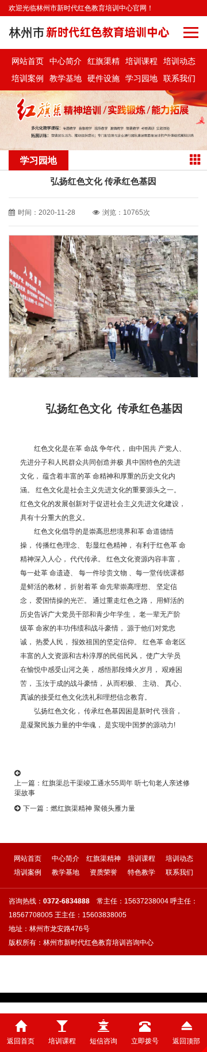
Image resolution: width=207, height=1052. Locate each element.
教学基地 (65, 78)
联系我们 (179, 78)
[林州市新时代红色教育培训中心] (89, 32)
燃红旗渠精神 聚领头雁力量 (93, 808)
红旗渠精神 (103, 63)
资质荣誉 (103, 872)
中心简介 (65, 61)
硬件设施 (103, 78)
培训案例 (28, 78)
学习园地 (141, 78)
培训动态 (179, 61)
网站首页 (28, 61)
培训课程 (141, 61)
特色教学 (141, 872)
